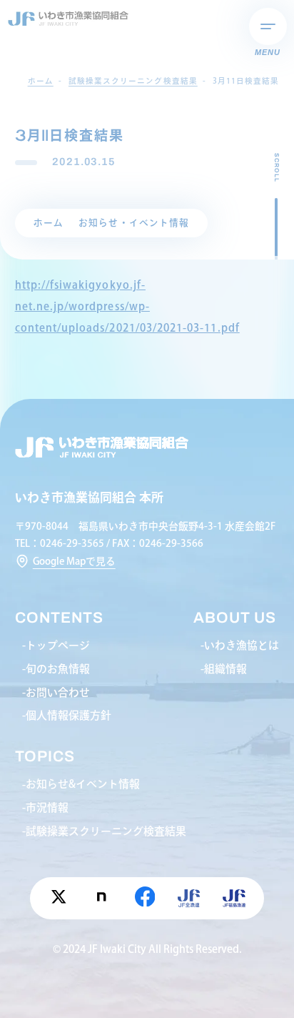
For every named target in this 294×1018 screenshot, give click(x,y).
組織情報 (225, 668)
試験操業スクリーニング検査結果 (106, 831)
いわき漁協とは (241, 645)
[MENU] (268, 27)
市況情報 (47, 807)
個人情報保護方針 (68, 715)
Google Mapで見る (74, 561)
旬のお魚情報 (58, 668)
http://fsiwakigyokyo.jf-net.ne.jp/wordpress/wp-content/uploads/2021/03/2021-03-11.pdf (127, 306)
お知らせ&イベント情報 (83, 784)
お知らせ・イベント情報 (133, 222)
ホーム (49, 222)
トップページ (58, 645)
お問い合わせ (58, 692)
